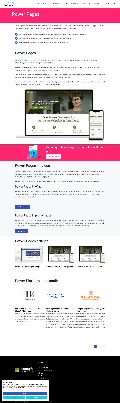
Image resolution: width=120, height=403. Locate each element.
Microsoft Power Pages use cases (89, 267)
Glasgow (41, 373)
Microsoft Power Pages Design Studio (60, 267)
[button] (114, 3)
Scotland (41, 378)
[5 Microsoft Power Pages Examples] (29, 254)
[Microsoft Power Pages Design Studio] (60, 254)
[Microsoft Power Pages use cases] (91, 254)
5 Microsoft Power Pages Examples (28, 267)
